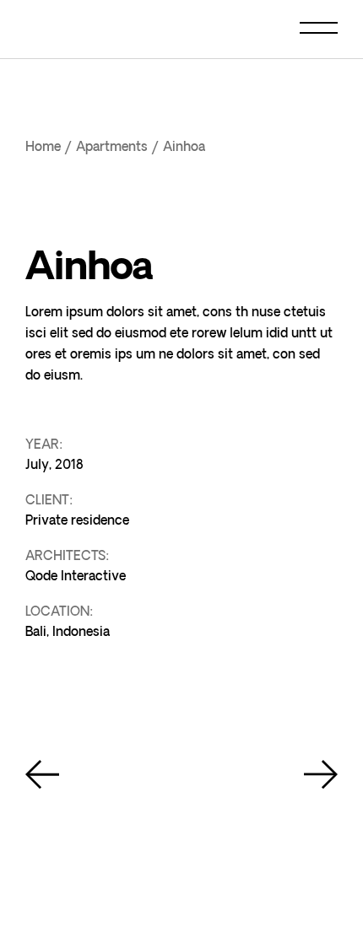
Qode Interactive (75, 576)
